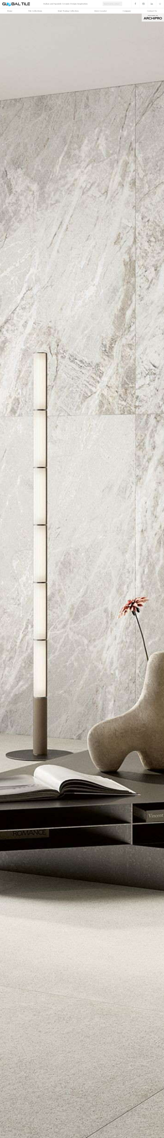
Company (127, 11)
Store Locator (100, 11)
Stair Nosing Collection (68, 11)
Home (9, 11)
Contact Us (152, 11)
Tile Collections (35, 11)
